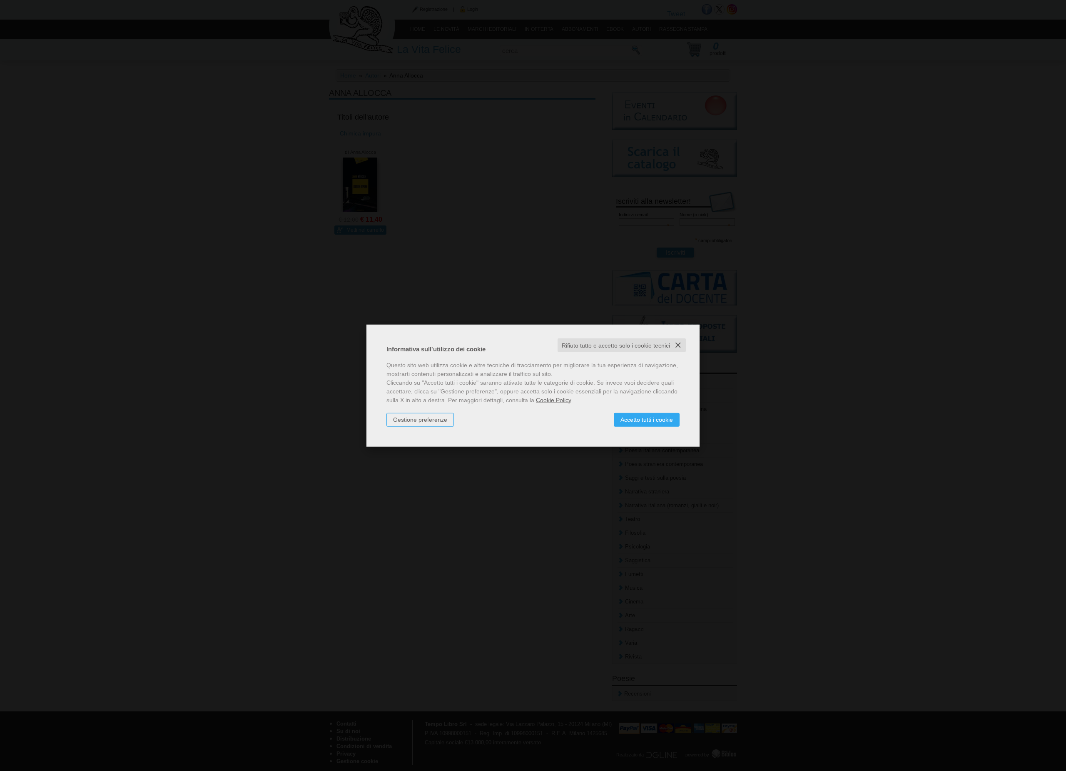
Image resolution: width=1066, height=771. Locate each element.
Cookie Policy (553, 399)
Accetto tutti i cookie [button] (646, 419)
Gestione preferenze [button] (420, 419)
